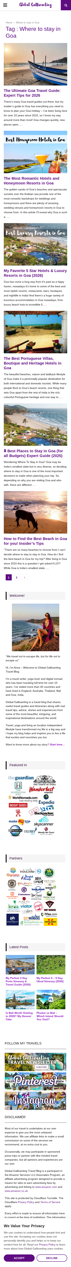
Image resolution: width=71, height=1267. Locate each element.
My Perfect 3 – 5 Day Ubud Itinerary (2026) (50, 980)
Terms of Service (50, 1202)
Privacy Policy (26, 1202)
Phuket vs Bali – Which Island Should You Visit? (50, 1016)
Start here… (57, 744)
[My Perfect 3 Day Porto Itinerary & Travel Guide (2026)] (20, 964)
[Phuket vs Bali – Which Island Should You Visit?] (51, 999)
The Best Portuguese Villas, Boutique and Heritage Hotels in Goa (32, 363)
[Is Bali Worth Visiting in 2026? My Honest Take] (20, 999)
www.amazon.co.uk (16, 1190)
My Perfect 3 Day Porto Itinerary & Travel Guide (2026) (18, 981)
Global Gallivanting (36, 5)
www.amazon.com (46, 1186)
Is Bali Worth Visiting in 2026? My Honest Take (19, 1016)
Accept (19, 1258)
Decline (52, 1258)
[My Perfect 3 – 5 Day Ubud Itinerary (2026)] (51, 964)
